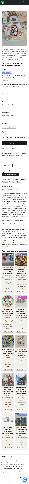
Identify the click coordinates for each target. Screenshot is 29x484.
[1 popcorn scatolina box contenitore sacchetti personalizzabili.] (8, 259)
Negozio (12, 49)
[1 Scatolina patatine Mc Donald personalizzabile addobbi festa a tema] (21, 379)
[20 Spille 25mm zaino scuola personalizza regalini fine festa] (8, 419)
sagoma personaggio (9, 126)
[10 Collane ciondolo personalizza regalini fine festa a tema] (8, 341)
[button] (2, 2)
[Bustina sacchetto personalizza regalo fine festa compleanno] (21, 341)
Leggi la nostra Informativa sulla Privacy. (12, 472)
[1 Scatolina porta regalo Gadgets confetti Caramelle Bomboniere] (8, 379)
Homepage (5, 49)
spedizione (5, 80)
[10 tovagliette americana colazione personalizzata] (21, 259)
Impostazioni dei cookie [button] (14, 482)
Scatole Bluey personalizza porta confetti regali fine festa (14, 55)
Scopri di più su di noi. (7, 474)
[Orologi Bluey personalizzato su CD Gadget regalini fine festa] (8, 301)
